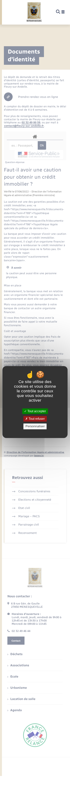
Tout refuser (36, 418)
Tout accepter (36, 411)
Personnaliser (35, 426)
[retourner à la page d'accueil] (34, 12)
